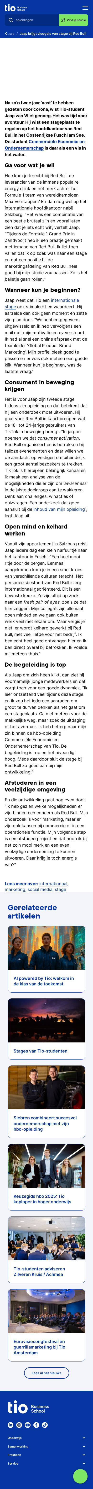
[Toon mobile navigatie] (85, 8)
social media (40, 889)
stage (60, 889)
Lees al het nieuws (47, 1373)
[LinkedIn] (10, 1425)
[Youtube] (28, 1425)
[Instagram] (19, 1425)
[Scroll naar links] (6, 33)
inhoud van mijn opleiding (59, 509)
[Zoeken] (11, 20)
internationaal (53, 883)
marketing (15, 889)
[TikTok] (45, 1425)
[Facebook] (36, 1425)
